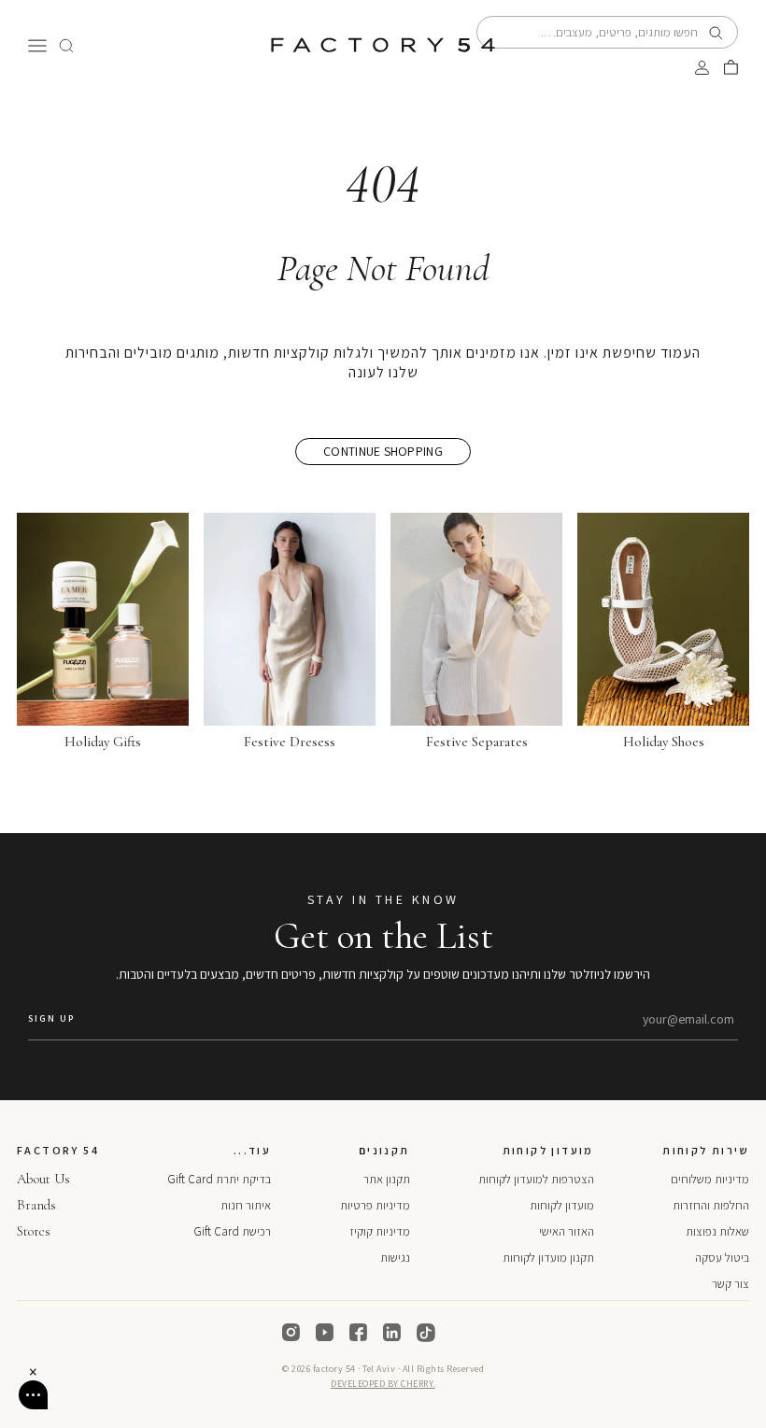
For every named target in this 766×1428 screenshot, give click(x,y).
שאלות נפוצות (717, 1231)
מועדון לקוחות (562, 1205)
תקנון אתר (386, 1179)
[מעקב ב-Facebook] (358, 1332)
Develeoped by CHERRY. (383, 1384)
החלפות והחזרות (711, 1205)
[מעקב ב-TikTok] (426, 1332)
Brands (36, 1204)
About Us (43, 1178)
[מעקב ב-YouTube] (325, 1332)
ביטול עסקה (722, 1257)
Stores (33, 1231)
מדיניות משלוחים (710, 1179)
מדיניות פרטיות (375, 1205)
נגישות (395, 1257)
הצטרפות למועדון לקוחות (536, 1179)
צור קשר (730, 1284)
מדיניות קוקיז (379, 1231)
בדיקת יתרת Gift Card (219, 1179)
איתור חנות (245, 1205)
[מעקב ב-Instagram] (291, 1332)
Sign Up (51, 1018)
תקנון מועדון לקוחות (548, 1257)
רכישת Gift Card (232, 1231)
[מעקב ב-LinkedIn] (392, 1332)
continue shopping (383, 451)
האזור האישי (566, 1231)
